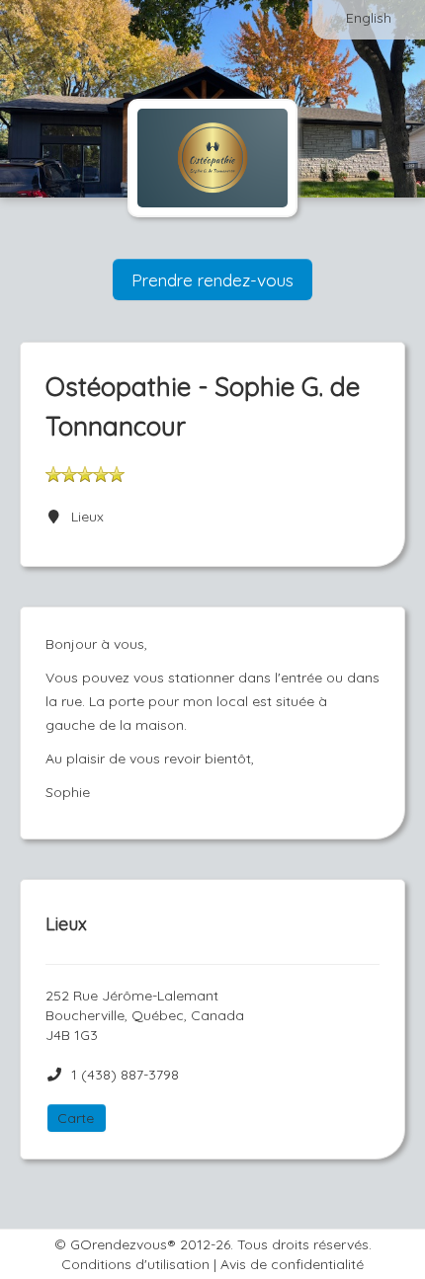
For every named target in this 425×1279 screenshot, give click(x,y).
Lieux (83, 516)
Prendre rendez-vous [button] (212, 279)
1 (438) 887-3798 (125, 1074)
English (368, 18)
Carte (75, 1118)
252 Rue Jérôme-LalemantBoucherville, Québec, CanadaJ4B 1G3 (144, 1015)
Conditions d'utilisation (135, 1264)
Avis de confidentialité (292, 1264)
